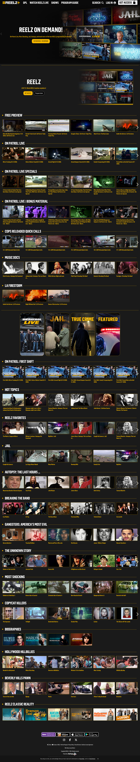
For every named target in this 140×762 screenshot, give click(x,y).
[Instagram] (64, 739)
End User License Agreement (87, 745)
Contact (55, 745)
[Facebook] (70, 739)
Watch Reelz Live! (41, 41)
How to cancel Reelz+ (71, 748)
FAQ (65, 748)
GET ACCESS (28, 93)
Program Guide (39, 93)
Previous (1, 34)
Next (138, 34)
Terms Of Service (78, 745)
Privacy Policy (71, 745)
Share (50, 745)
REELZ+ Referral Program (63, 745)
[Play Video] (13, 125)
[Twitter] (76, 739)
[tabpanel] (70, 34)
